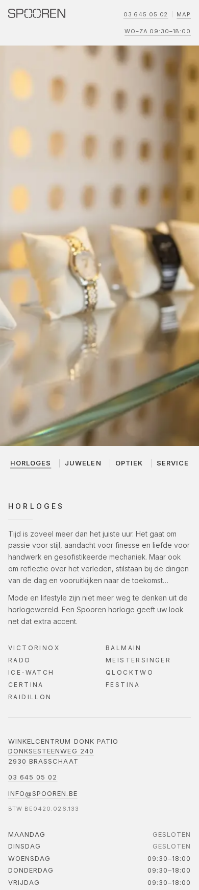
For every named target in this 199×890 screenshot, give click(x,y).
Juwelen (83, 463)
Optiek (129, 463)
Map (184, 14)
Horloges (30, 463)
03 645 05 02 (145, 14)
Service (173, 463)
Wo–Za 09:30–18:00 (158, 31)
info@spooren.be (43, 793)
